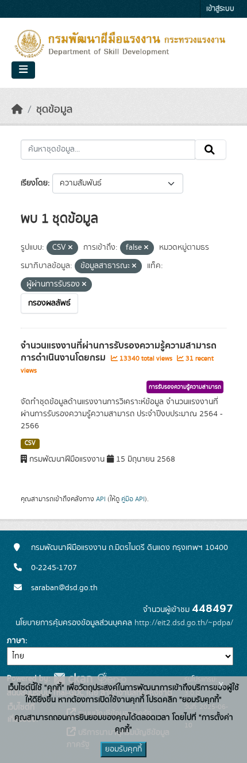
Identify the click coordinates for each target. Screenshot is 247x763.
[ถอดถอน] (70, 248)
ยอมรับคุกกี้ (123, 749)
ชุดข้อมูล (54, 109)
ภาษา (16, 640)
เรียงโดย (34, 183)
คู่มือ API (133, 499)
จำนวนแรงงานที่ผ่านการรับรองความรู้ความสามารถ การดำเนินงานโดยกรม (119, 351)
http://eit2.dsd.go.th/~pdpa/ (183, 623)
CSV (30, 443)
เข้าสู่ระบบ (220, 8)
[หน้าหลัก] (17, 109)
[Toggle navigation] (23, 70)
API (101, 499)
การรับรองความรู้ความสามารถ (185, 387)
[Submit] (210, 150)
